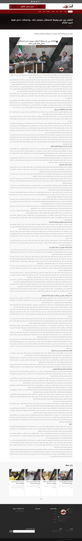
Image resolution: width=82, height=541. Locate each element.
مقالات (53, 11)
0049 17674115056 (63, 519)
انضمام (11, 531)
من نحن (55, 511)
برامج (57, 11)
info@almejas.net (62, 521)
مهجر (44, 11)
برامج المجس (54, 519)
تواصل (40, 11)
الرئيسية (70, 11)
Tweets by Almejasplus (20, 511)
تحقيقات (48, 11)
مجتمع (61, 11)
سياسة (65, 11)
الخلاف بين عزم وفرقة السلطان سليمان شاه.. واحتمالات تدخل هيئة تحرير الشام (53, 34)
